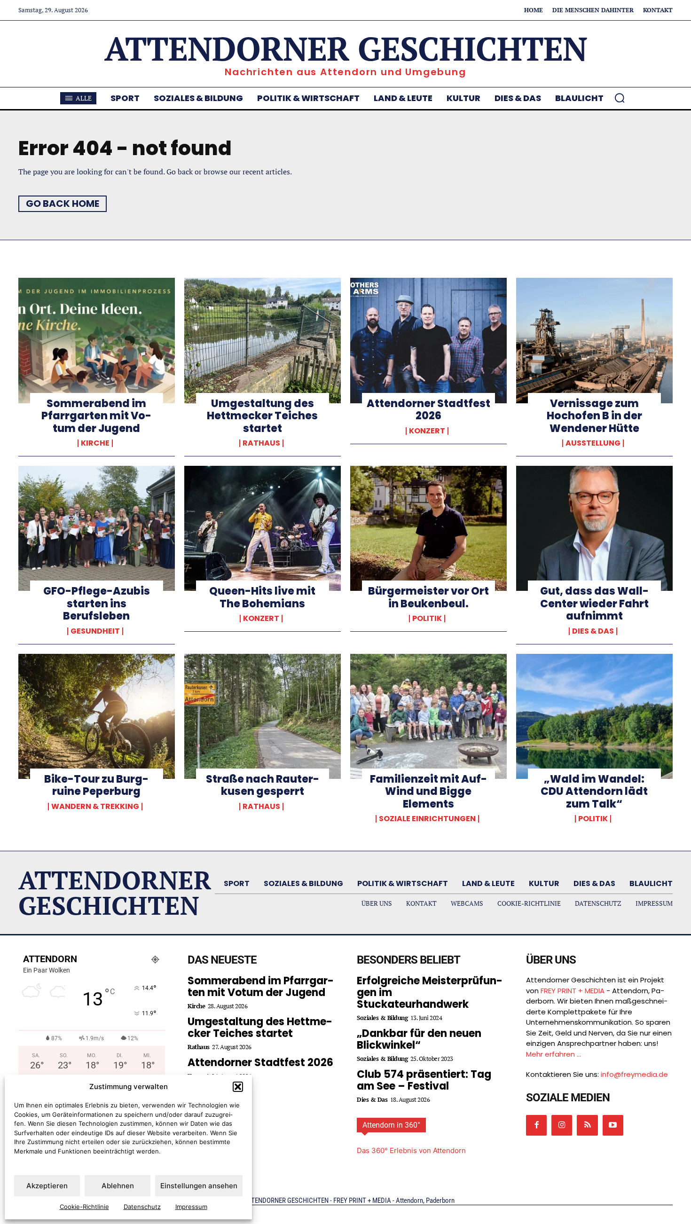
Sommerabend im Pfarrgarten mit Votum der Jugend (96, 416)
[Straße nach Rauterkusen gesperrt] (262, 716)
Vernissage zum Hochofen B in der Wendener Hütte (594, 416)
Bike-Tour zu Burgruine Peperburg (96, 785)
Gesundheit (95, 631)
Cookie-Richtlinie (84, 1206)
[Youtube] (613, 1125)
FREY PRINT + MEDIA (573, 991)
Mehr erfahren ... (553, 1054)
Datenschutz (142, 1206)
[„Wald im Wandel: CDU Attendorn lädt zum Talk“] (594, 716)
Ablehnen (118, 1185)
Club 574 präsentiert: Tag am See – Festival (424, 1080)
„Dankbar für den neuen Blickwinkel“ (419, 1039)
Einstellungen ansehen (198, 1185)
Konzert (427, 431)
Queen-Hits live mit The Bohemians (262, 597)
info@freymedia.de (634, 1074)
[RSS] (587, 1125)
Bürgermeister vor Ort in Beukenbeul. (428, 597)
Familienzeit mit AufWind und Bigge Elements (428, 791)
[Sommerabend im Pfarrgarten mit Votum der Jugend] (96, 340)
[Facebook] (536, 1125)
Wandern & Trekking (95, 806)
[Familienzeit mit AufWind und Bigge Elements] (428, 716)
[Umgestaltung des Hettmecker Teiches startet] (262, 340)
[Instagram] (561, 1125)
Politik (427, 618)
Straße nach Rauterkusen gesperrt (262, 785)
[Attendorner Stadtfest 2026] (428, 340)
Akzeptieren (47, 1185)
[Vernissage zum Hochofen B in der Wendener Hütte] (594, 340)
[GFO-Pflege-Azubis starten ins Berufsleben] (96, 528)
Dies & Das (593, 631)
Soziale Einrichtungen (427, 819)
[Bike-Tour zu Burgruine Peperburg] (96, 716)
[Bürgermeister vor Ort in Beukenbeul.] (428, 528)
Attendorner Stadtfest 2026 (428, 409)
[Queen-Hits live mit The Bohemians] (262, 528)
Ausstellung (592, 443)
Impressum (191, 1206)
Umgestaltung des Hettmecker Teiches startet (262, 416)
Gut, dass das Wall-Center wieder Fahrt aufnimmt (594, 603)
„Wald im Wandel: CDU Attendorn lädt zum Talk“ (594, 791)
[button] (238, 1086)
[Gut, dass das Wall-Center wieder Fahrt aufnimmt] (594, 528)
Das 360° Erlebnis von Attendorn (411, 1150)
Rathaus (261, 443)
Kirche (95, 443)
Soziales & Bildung (382, 1018)
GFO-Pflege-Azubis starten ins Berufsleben (96, 603)
